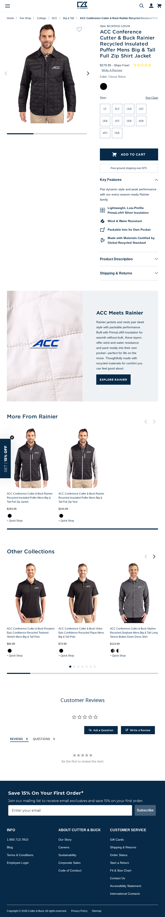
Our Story (65, 839)
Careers (63, 847)
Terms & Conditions (20, 855)
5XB (117, 133)
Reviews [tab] (16, 739)
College (41, 18)
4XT (105, 133)
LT (105, 108)
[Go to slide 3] (78, 667)
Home (10, 18)
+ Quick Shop (15, 520)
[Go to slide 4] (82, 667)
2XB (104, 121)
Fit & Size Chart (120, 870)
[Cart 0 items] (159, 6)
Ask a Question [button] (103, 730)
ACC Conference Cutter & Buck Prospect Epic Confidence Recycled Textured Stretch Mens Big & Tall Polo (30, 632)
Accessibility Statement (125, 886)
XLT (117, 108)
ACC (54, 18)
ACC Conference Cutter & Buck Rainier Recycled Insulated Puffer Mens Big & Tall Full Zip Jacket (30, 497)
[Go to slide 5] (87, 667)
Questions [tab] (41, 739)
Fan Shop (25, 18)
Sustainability (67, 855)
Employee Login (18, 862)
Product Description (116, 259)
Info (11, 830)
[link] (10, 516)
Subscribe (145, 810)
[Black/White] (118, 651)
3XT (117, 121)
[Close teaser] (12, 437)
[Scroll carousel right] (88, 73)
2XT (141, 108)
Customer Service (128, 830)
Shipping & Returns (116, 273)
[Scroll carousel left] (6, 73)
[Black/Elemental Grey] (113, 651)
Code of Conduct (69, 870)
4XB (141, 121)
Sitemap (96, 910)
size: (103, 98)
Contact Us (117, 878)
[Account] (149, 6)
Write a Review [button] (112, 70)
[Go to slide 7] (95, 667)
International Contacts (125, 893)
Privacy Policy (79, 910)
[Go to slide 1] (70, 667)
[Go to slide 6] (91, 667)
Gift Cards (117, 839)
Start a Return (119, 862)
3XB (129, 121)
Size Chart (151, 97)
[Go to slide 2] (74, 667)
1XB (129, 108)
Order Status (118, 855)
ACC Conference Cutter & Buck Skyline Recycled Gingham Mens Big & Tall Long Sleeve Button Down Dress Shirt (134, 632)
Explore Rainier (113, 379)
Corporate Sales (69, 862)
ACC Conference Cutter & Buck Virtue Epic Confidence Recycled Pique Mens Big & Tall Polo (81, 632)
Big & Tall (68, 18)
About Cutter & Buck (79, 830)
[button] (5, 458)
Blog (10, 847)
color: (113, 76)
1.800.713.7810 (17, 839)
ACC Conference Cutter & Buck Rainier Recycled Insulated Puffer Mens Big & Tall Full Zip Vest (81, 497)
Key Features (111, 180)
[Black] (10, 516)
